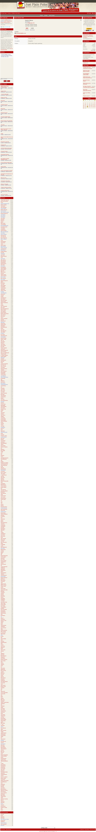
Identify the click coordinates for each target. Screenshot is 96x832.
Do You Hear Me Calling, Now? (6, 162)
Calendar (46, 15)
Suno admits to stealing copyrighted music (5, 159)
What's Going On (4, 84)
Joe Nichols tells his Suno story (6, 148)
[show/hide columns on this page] (95, 15)
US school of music (4, 151)
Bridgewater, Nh (31, 23)
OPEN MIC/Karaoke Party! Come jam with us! (87, 77)
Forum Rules (3, 829)
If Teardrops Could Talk (5, 141)
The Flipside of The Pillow (5, 181)
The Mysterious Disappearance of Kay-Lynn (7, 174)
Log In (94, 13)
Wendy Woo (3, 108)
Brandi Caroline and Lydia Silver (6, 120)
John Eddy (3, 124)
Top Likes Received (4, 812)
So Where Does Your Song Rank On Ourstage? (87, 68)
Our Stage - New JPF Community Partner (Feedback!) (88, 87)
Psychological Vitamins (5, 154)
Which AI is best (3, 177)
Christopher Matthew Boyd (5, 116)
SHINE (2, 133)
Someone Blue (3, 166)
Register (89, 13)
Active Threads (51, 15)
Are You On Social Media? (86, 80)
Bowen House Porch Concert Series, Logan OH (6, 129)
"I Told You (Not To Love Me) (6, 187)
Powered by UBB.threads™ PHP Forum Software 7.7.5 (48, 831)
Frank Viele (3, 100)
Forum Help (87, 829)
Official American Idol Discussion (87, 84)
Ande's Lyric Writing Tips (86, 93)
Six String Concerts (4, 104)
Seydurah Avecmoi (4, 112)
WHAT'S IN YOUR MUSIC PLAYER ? (86, 71)
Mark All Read (8, 829)
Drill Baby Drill (3, 145)
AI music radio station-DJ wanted (6, 170)
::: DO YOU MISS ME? (4, 94)
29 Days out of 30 (4, 97)
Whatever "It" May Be (4, 184)
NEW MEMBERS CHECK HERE (86, 74)
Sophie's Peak (3, 91)
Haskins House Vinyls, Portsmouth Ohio (5, 87)
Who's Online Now (4, 17)
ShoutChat (3, 52)
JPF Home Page (4, 13)
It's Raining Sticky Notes (5, 190)
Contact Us (82, 829)
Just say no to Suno (4, 194)
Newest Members (86, 33)
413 (27, 28)
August (89, 98)
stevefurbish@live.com (21, 33)
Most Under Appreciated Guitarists (87, 90)
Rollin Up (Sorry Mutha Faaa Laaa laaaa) (7, 137)
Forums (9, 13)
